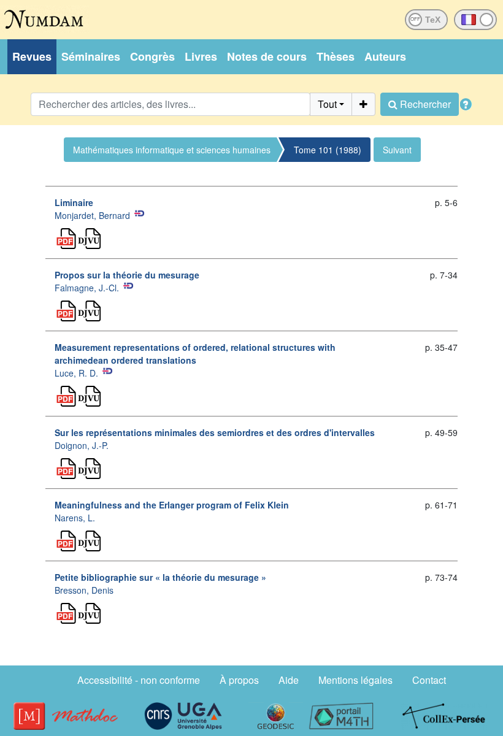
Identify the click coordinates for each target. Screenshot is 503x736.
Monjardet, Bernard (92, 215)
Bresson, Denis (84, 590)
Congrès (152, 56)
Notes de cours (267, 56)
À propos (239, 680)
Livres (201, 56)
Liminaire (74, 202)
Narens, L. (75, 518)
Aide (288, 680)
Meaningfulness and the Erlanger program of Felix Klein (172, 505)
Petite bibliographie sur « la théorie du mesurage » (160, 577)
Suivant (397, 150)
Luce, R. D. (76, 373)
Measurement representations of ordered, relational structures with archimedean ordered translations (195, 353)
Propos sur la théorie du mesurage (127, 275)
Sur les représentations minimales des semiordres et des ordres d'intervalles (215, 432)
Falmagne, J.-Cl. (87, 288)
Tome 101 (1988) (327, 150)
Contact (429, 680)
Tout (327, 104)
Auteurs (385, 56)
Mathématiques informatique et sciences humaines (172, 150)
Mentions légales (355, 680)
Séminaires (90, 56)
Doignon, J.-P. (82, 445)
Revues (32, 56)
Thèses (336, 56)
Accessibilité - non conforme (138, 680)
